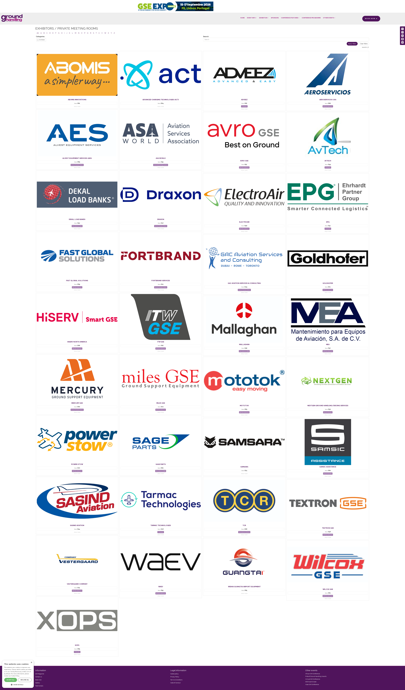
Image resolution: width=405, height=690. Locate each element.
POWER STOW (77, 464)
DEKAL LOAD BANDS (77, 219)
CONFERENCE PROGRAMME (311, 18)
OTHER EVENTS (328, 18)
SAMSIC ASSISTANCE (327, 467)
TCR (244, 525)
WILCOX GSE (328, 589)
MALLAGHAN (244, 344)
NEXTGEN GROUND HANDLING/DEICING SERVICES (327, 406)
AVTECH (328, 161)
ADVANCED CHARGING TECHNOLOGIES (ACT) (160, 100)
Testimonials (39, 686)
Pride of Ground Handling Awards (315, 676)
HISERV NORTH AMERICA (77, 342)
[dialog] (18, 674)
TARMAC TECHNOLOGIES (161, 525)
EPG (327, 222)
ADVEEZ (244, 100)
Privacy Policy (174, 677)
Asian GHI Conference (312, 684)
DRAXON (160, 219)
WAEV (160, 587)
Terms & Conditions (176, 680)
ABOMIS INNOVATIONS (77, 100)
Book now (38, 680)
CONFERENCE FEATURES (289, 18)
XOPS (77, 645)
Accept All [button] (11, 680)
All (38, 33)
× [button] (31, 662)
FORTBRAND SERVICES (160, 281)
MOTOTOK (244, 406)
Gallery (37, 683)
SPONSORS (275, 18)
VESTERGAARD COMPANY (77, 584)
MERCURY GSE (77, 403)
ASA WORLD (161, 158)
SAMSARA (244, 467)
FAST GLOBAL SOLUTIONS (77, 281)
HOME (242, 18)
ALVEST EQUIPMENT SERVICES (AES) (77, 158)
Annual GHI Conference (312, 679)
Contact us (38, 677)
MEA (327, 344)
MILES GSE (160, 403)
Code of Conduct (175, 683)
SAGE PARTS (161, 464)
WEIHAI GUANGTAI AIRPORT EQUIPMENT (244, 587)
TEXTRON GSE (328, 528)
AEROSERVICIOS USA (327, 100)
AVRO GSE (244, 161)
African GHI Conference (312, 673)
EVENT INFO (251, 18)
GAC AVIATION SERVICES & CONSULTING (244, 283)
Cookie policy (174, 674)
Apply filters (352, 44)
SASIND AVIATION (77, 525)
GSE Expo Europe (310, 682)
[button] (18, 684)
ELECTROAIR (244, 222)
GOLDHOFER (328, 283)
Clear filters (364, 44)
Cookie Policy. (15, 676)
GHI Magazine (39, 674)
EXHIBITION (263, 18)
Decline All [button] (25, 680)
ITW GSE (160, 342)
